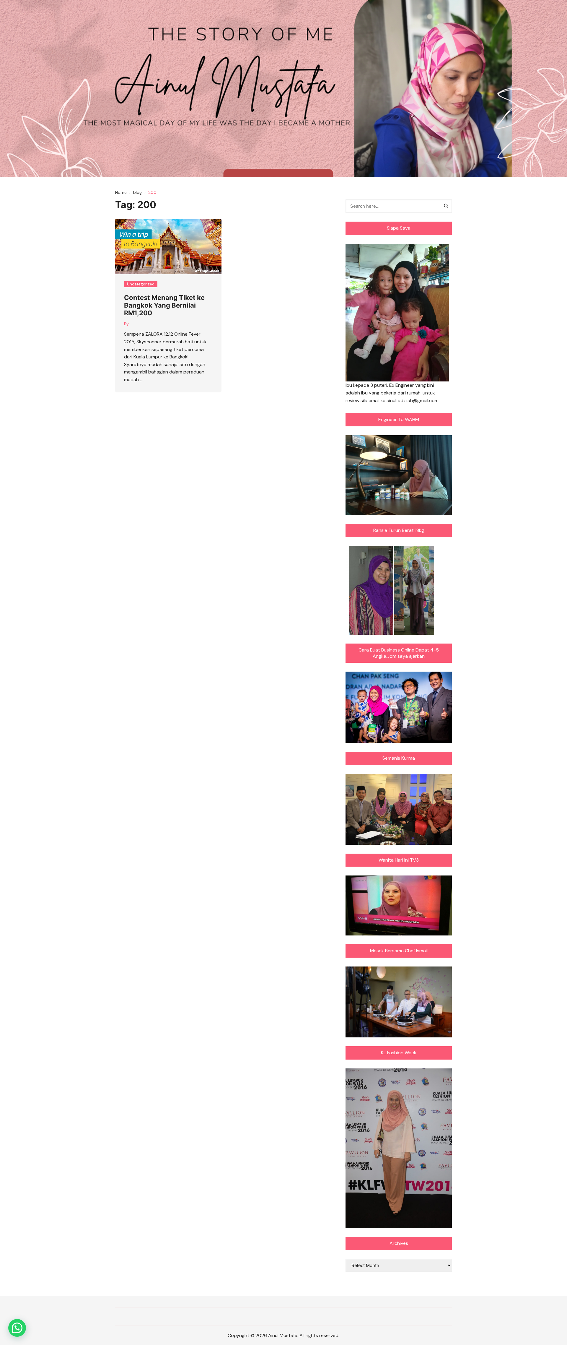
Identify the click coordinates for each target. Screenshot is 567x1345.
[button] (17, 1328)
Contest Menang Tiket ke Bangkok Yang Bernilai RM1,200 (164, 305)
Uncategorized (140, 284)
